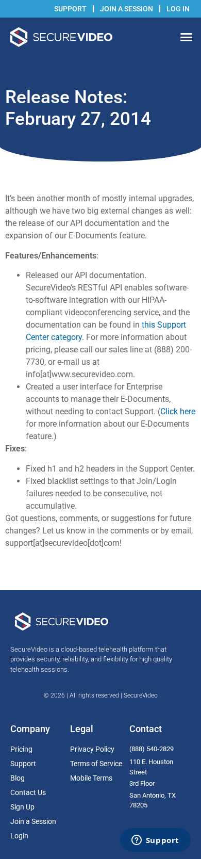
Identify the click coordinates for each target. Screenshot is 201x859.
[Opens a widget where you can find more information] (155, 841)
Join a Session (126, 8)
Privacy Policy (92, 749)
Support (70, 8)
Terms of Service (96, 763)
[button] (186, 36)
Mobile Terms (91, 778)
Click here (177, 411)
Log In (178, 8)
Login (19, 836)
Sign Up (22, 807)
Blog (17, 778)
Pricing (21, 749)
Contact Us (28, 792)
